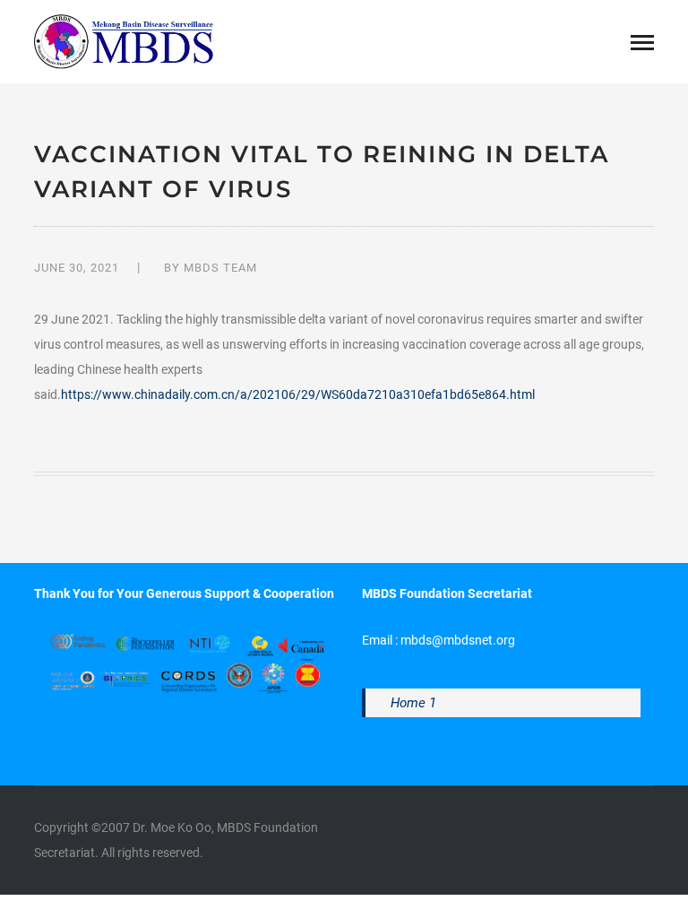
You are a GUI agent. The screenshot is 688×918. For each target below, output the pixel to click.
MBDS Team (220, 267)
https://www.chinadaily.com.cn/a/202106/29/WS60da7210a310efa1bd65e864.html (298, 394)
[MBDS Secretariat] (123, 40)
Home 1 (413, 703)
